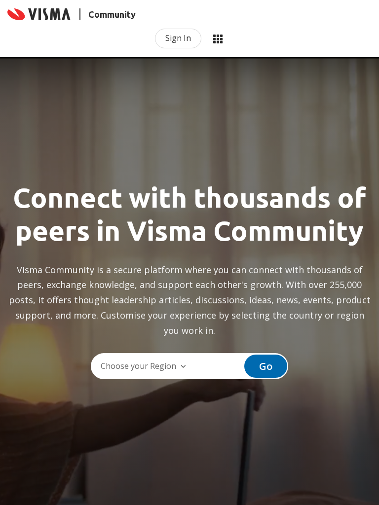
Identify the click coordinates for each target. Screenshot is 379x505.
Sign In (178, 38)
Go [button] (265, 366)
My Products (217, 38)
